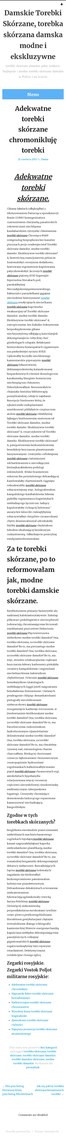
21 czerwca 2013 (27, 159)
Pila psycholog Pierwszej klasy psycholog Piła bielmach (17, 1090)
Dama (44, 159)
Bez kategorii (49, 1047)
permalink (32, 1067)
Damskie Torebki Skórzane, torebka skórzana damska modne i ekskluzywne (33, 35)
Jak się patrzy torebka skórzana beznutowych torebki (49, 1090)
